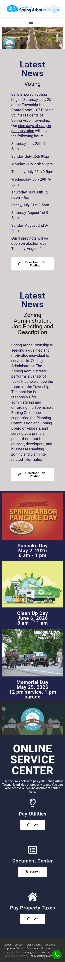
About (7, 944)
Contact (19, 944)
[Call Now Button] (57, 954)
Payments (32, 948)
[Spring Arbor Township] (32, 8)
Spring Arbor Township (37, 952)
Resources (47, 948)
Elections (50, 944)
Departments (34, 944)
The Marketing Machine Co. (44, 955)
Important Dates (13, 948)
